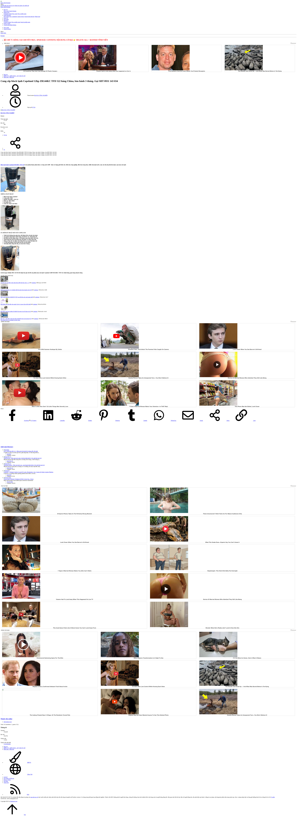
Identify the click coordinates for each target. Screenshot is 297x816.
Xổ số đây (6, 19)
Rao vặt (6, 9)
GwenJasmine (7, 744)
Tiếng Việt (29, 774)
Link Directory (7, 15)
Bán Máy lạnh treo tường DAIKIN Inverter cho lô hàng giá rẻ (16, 311)
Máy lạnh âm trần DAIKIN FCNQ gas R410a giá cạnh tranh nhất (17, 297)
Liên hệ (5, 777)
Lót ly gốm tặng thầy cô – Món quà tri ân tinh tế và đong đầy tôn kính (21, 451)
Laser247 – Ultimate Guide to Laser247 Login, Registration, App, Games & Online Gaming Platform (28, 472)
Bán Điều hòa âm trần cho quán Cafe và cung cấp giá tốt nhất (16, 304)
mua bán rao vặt (34, 797)
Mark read (37, 16)
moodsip (9, 454)
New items (6, 16)
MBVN (29, 762)
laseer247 (9, 475)
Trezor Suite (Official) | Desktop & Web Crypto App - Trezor (18, 479)
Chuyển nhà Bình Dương (10, 25)
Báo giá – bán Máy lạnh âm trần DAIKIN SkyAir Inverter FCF (16, 318)
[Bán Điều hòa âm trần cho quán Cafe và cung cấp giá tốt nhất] (4, 303)
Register (3, 35)
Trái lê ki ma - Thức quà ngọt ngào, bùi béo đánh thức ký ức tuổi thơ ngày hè (22, 458)
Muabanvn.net (13, 801)
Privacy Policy (7, 779)
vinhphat (34, 282)
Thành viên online (6, 719)
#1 (4, 149)
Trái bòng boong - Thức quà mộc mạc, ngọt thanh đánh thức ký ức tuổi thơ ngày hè (24, 465)
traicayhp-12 (10, 461)
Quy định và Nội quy (9, 778)
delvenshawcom (8, 721)
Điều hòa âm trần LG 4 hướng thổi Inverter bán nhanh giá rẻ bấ (16, 290)
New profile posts (22, 13)
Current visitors (7, 22)
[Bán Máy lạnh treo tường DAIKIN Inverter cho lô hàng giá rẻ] (4, 310)
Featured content (8, 13)
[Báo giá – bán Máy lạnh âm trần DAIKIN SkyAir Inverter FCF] (4, 317)
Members (6, 20)
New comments (13, 16)
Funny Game (7, 23)
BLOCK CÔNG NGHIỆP (40, 95)
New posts (6, 11)
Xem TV (6, 18)
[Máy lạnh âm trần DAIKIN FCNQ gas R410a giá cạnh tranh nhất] (4, 295)
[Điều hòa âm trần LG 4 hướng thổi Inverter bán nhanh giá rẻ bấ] (4, 288)
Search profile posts (25, 22)
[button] (2, 4)
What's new (6, 12)
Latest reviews (20, 16)
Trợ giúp (6, 781)
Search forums (12, 11)
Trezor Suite (10, 481)
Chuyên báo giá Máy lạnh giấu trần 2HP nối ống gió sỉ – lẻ (15, 282)
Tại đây (273, 797)
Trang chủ (6, 782)
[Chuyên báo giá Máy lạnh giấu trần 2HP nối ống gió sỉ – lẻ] (4, 281)
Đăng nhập (3, 33)
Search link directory (30, 16)
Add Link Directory (7, 447)
